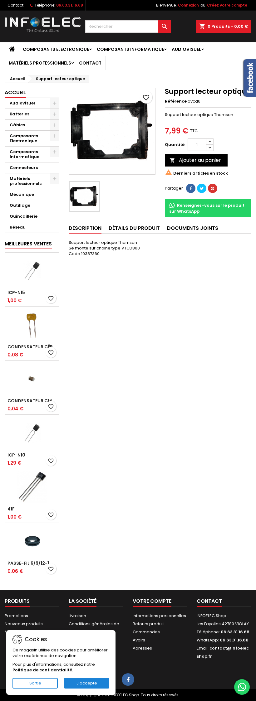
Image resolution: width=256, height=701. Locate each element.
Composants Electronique (56, 49)
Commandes (146, 632)
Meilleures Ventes (28, 243)
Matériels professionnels (40, 63)
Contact (15, 5)
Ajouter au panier (195, 160)
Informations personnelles (159, 616)
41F (11, 508)
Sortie (35, 683)
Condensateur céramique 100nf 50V (32, 346)
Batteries (19, 114)
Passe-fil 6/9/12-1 (28, 563)
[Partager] (190, 188)
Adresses (142, 648)
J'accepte (86, 683)
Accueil (15, 92)
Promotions (16, 616)
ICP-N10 (16, 454)
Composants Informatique (130, 49)
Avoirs (139, 640)
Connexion (188, 5)
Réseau (18, 227)
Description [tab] (85, 228)
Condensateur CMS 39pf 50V (32, 400)
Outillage (20, 205)
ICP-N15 (16, 292)
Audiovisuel (186, 49)
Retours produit (148, 624)
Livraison (77, 616)
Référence (176, 101)
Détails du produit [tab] (134, 228)
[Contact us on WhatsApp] (242, 687)
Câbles (17, 125)
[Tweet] (201, 188)
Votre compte (152, 601)
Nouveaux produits (24, 624)
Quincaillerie (23, 216)
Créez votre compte (227, 5)
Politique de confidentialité (42, 670)
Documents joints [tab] (192, 228)
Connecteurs (24, 168)
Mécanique (22, 194)
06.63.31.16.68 (69, 5)
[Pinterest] (212, 188)
